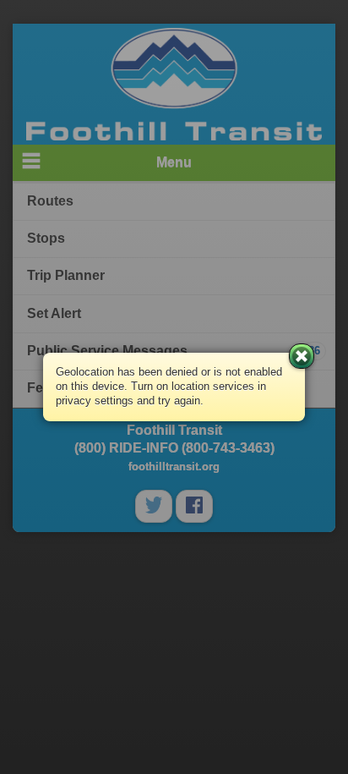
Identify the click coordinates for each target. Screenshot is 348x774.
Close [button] (301, 356)
